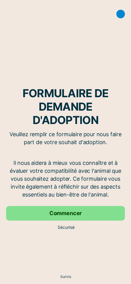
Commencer (65, 213)
